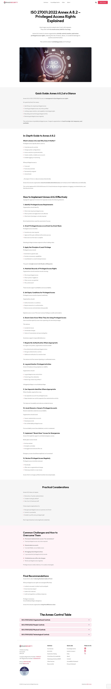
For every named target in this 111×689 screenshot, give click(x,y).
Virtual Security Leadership (53, 656)
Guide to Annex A (71, 651)
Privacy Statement (71, 664)
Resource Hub (50, 664)
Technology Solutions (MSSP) (54, 659)
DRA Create (89, 684)
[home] (10, 2)
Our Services (50, 648)
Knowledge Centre (55, 2)
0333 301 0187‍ (27, 661)
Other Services (50, 661)
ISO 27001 (49, 651)
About (68, 2)
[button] (45, 2)
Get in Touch (103, 2)
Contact (69, 659)
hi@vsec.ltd (26, 663)
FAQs (63, 2)
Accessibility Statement (72, 661)
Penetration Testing (52, 653)
